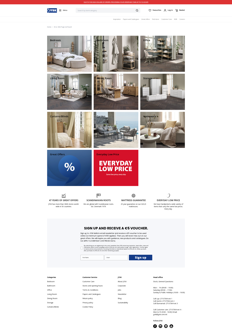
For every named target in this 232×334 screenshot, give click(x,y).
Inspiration (117, 19)
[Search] (137, 10)
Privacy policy (88, 302)
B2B (175, 19)
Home (49, 27)
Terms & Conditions (90, 290)
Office (49, 290)
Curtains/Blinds (53, 307)
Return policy (88, 298)
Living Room (52, 294)
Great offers (145, 19)
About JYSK (122, 281)
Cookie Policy (88, 307)
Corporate (122, 286)
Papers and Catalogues (131, 19)
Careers (182, 19)
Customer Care (166, 19)
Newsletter (122, 294)
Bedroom (51, 281)
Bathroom (51, 286)
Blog (119, 298)
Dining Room (52, 298)
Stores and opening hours (93, 286)
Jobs (119, 290)
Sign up (140, 257)
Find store (155, 19)
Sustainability (123, 302)
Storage (50, 302)
